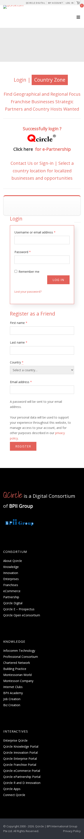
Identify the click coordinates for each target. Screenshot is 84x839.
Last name (18, 342)
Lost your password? (28, 291)
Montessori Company (18, 681)
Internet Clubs (13, 687)
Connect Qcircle (14, 795)
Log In (70, 3)
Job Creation (11, 699)
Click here (24, 149)
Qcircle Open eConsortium (21, 615)
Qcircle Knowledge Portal (20, 746)
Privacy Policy (72, 831)
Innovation (10, 573)
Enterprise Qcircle (15, 740)
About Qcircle (12, 561)
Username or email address (35, 232)
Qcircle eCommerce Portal (21, 771)
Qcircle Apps (11, 789)
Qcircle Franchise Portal (19, 765)
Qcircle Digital (35, 3)
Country (16, 362)
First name (18, 323)
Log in (58, 280)
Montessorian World (17, 675)
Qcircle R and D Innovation (21, 783)
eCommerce (11, 591)
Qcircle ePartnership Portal (21, 777)
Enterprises (11, 579)
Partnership (11, 597)
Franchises (10, 585)
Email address (21, 382)
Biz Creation (11, 705)
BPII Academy (13, 693)
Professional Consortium (20, 657)
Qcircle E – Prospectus (18, 609)
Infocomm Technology (19, 651)
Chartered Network (16, 663)
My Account (55, 3)
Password (22, 252)
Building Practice (14, 669)
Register (23, 446)
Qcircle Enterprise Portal (20, 759)
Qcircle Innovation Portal (20, 752)
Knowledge (11, 567)
